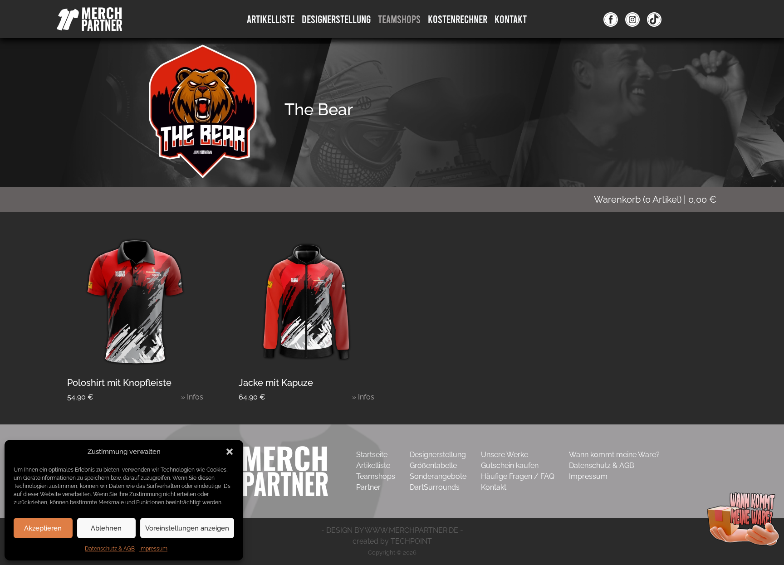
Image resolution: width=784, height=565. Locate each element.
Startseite (371, 454)
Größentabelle (433, 465)
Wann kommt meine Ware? (614, 454)
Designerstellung (438, 454)
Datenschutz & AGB (110, 549)
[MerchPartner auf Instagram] (632, 19)
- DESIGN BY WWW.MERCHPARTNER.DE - (392, 530)
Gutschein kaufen (510, 465)
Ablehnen (106, 528)
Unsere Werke (504, 454)
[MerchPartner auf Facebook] (611, 19)
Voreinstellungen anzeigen (187, 528)
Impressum (153, 549)
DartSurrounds (435, 487)
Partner (368, 487)
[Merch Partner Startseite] (258, 470)
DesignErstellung (336, 18)
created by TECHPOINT (392, 541)
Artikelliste (270, 18)
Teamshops (399, 18)
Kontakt (511, 18)
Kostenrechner (457, 18)
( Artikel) (655, 199)
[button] (229, 451)
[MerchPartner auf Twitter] (654, 19)
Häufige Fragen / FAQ (517, 476)
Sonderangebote (438, 476)
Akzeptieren (43, 528)
